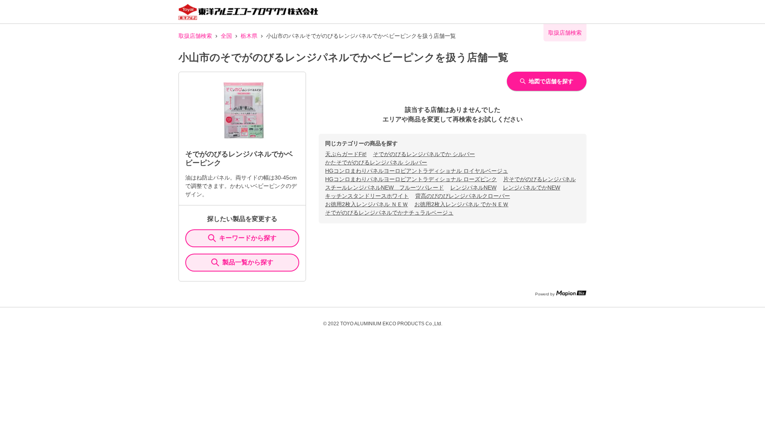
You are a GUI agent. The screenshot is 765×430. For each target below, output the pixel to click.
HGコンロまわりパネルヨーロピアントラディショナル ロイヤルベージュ (416, 171)
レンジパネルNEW (473, 187)
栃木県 (249, 36)
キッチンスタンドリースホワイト (367, 196)
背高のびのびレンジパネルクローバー (462, 196)
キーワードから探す (248, 238)
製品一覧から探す (247, 262)
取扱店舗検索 (195, 36)
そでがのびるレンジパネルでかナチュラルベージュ (389, 212)
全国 (226, 36)
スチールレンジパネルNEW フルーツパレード (384, 187)
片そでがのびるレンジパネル (539, 179)
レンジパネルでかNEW (531, 187)
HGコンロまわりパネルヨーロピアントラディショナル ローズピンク (411, 179)
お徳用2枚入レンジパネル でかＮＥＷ (461, 204)
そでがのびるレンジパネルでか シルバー (424, 154)
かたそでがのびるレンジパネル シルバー (376, 162)
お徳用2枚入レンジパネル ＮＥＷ (366, 204)
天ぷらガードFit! (346, 154)
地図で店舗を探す (551, 81)
